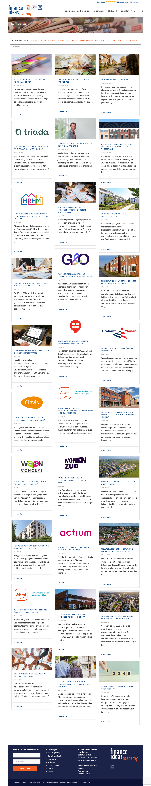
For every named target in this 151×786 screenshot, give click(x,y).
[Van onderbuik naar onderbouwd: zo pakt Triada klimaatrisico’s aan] (32, 131)
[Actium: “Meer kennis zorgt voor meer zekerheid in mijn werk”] (75, 532)
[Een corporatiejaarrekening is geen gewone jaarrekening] (75, 128)
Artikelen (110, 11)
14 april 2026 (17, 487)
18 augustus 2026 (19, 85)
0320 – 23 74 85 (91, 758)
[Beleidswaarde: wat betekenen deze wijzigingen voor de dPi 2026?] (119, 266)
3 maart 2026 (105, 622)
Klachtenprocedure (71, 782)
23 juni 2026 (104, 287)
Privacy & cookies (86, 782)
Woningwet (134, 40)
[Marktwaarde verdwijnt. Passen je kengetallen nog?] (32, 64)
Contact (134, 11)
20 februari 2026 (106, 692)
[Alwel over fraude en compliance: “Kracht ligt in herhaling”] (32, 595)
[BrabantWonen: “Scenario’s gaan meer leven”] (119, 333)
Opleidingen (70, 11)
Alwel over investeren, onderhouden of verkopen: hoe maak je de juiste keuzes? (75, 410)
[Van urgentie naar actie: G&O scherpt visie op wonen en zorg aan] (75, 259)
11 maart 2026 (18, 615)
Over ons (51, 768)
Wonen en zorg (122, 40)
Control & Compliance (47, 40)
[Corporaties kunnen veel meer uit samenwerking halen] (32, 659)
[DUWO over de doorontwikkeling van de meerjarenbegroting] (75, 326)
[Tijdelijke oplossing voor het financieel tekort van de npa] (75, 599)
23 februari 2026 (62, 690)
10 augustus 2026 (63, 149)
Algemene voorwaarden (54, 782)
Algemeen (34, 40)
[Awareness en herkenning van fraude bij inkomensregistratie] (32, 335)
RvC (68, 40)
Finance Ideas (83, 771)
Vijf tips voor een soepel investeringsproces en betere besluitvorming (72, 210)
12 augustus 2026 (106, 83)
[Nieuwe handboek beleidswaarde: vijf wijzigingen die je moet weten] (119, 534)
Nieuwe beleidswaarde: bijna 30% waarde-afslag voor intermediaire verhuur (118, 414)
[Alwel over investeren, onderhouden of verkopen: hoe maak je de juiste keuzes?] (75, 393)
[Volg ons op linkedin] (112, 767)
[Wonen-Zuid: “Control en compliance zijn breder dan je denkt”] (75, 463)
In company (99, 11)
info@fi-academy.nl (90, 760)
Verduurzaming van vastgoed (105, 40)
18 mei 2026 (61, 416)
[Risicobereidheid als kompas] (119, 64)
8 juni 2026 (17, 289)
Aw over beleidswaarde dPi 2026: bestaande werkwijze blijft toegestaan (117, 146)
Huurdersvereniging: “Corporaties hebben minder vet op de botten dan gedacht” (31, 216)
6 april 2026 (17, 552)
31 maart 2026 (105, 555)
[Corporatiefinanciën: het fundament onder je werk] (119, 467)
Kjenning (81, 768)
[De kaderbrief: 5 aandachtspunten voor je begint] (119, 671)
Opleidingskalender (55, 756)
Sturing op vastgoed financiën (82, 40)
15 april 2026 (61, 486)
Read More (19, 115)
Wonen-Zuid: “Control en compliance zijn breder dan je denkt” (72, 480)
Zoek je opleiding (84, 11)
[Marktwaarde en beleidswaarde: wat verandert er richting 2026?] (119, 601)
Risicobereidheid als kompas (114, 80)
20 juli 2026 (61, 216)
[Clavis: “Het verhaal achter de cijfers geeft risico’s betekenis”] (32, 403)
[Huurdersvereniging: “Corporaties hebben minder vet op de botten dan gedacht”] (32, 199)
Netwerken (61, 40)
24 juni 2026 (61, 280)
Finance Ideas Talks (85, 774)
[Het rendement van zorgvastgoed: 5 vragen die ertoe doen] (32, 531)
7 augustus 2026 (18, 152)
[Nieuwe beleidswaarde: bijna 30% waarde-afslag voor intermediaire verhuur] (119, 397)
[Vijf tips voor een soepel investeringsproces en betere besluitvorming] (75, 192)
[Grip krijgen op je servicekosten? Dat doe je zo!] (75, 64)
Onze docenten (122, 11)
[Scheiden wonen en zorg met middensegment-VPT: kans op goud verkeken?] (75, 667)
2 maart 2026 (18, 679)
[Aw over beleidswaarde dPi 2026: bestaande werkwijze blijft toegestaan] (119, 129)
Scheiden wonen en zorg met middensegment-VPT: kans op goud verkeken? (74, 684)
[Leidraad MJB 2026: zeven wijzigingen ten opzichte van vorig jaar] (32, 268)
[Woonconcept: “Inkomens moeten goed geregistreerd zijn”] (32, 467)
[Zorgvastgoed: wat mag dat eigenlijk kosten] (119, 199)
